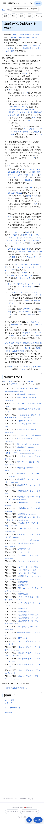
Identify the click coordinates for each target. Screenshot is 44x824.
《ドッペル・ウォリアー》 (28, 555)
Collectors (31, 453)
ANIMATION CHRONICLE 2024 (24, 37)
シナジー (31, 120)
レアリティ (24, 272)
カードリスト (10, 700)
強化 (12, 134)
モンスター (37, 251)
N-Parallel (23, 417)
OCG (24, 187)
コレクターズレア (15, 292)
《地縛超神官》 (23, 585)
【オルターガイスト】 (26, 175)
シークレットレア (23, 278)
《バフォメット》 (24, 552)
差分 (13, 16)
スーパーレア (15, 324)
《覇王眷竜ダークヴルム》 (28, 615)
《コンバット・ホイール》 (27, 423)
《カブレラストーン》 (25, 435)
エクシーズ (28, 238)
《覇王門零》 (22, 608)
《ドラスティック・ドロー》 (28, 528)
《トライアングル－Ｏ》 (26, 438)
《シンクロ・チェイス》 (27, 573)
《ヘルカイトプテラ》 (25, 397)
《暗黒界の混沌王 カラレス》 (29, 409)
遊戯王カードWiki (15, 3)
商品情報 (8, 712)
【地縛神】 (28, 180)
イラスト (11, 48)
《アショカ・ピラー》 (25, 429)
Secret (33, 394)
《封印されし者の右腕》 (15, 351)
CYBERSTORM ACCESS (18, 109)
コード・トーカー (16, 243)
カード (11, 90)
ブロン (24, 73)
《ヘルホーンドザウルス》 (28, 403)
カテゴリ (14, 232)
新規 (39, 3)
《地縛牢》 (21, 514)
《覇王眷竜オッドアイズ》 (28, 618)
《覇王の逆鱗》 (22, 638)
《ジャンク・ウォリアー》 (31, 366)
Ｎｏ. (11, 238)
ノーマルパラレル (25, 275)
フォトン (18, 238)
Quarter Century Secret (16, 391)
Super (29, 394)
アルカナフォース (25, 251)
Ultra (6, 412)
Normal (30, 381)
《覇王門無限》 (23, 611)
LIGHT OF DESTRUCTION (19, 249)
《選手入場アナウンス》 (26, 468)
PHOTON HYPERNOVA (17, 107)
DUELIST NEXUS (28, 169)
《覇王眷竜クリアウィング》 (28, 626)
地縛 (27, 232)
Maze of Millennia (12, 708)
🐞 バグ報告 (28, 807)
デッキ (29, 219)
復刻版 (39, 348)
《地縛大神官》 (23, 582)
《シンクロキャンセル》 (27, 570)
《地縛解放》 (21, 447)
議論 (29, 16)
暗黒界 (36, 131)
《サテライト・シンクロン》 (28, 567)
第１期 (28, 348)
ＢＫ (18, 240)
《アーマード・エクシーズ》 (28, 462)
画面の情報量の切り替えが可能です (25, 9)
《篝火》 (20, 420)
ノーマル (28, 300)
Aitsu (21, 807)
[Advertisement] (22, 737)
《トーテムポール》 (24, 444)
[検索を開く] (30, 3)
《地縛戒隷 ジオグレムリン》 (28, 502)
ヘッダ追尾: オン (12, 812)
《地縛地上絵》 (23, 594)
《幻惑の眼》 (21, 394)
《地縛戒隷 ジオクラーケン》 (28, 491)
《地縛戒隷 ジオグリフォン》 (29, 508)
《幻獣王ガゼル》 (23, 549)
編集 (5, 16)
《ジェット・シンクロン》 (28, 561)
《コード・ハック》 (24, 540)
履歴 (21, 16)
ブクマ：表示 (22, 817)
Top (3, 10)
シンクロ (25, 240)
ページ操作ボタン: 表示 (29, 812)
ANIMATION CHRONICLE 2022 (26, 34)
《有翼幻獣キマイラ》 (26, 543)
